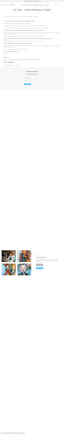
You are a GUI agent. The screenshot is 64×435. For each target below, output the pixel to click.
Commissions (35, 5)
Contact (47, 5)
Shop (25, 5)
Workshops (41, 5)
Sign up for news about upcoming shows (32, 1)
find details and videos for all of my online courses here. (30, 59)
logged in (9, 65)
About (22, 5)
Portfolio (30, 5)
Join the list (27, 84)
